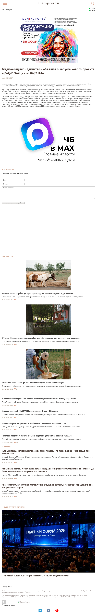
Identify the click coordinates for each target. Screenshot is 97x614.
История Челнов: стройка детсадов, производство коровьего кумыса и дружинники (37, 293)
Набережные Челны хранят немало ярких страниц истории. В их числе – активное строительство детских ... (43, 297)
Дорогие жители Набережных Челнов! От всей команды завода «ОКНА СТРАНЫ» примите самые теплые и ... (44, 414)
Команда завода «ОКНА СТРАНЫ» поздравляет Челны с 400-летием (30, 411)
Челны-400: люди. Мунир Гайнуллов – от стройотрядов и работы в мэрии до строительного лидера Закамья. (44, 475)
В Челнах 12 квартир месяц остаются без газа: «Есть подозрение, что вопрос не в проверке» (41, 338)
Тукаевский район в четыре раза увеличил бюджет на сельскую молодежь (33, 382)
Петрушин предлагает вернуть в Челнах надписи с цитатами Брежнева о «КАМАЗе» (37, 435)
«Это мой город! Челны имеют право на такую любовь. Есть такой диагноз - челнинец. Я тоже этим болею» (46, 452)
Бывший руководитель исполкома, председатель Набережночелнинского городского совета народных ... (42, 439)
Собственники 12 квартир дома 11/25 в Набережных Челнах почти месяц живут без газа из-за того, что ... (42, 341)
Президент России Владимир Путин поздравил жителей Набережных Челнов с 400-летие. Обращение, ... (42, 427)
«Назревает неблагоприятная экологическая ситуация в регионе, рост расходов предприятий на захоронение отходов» (47, 486)
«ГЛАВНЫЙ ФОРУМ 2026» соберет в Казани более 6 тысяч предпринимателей (36, 575)
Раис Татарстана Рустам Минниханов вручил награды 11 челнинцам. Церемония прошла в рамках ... (41, 402)
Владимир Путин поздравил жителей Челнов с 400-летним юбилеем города (34, 423)
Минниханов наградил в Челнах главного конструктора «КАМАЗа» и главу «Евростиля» (39, 398)
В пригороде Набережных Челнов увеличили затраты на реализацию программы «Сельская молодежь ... (42, 386)
